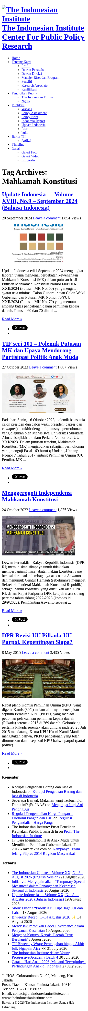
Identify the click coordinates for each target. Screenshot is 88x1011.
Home (16, 58)
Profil (26, 66)
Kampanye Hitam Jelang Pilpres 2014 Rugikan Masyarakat (46, 851)
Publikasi (18, 105)
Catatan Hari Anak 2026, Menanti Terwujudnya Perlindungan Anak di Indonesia (49, 964)
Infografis (28, 160)
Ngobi (26, 101)
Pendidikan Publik (24, 93)
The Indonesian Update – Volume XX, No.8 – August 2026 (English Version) (47, 875)
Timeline (18, 144)
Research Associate (34, 85)
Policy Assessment (34, 113)
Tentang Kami (21, 62)
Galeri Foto (29, 152)
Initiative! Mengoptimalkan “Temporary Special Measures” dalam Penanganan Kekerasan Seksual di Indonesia (48, 885)
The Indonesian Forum (37, 97)
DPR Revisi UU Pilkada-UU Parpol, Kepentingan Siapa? (37, 638)
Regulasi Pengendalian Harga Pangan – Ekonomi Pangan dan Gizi (42, 816)
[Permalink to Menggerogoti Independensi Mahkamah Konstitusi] (38, 554)
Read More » (12, 319)
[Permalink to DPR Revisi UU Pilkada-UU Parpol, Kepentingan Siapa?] (38, 697)
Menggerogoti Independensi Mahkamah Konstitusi (37, 496)
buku (25, 133)
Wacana (27, 109)
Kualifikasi (29, 89)
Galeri (16, 148)
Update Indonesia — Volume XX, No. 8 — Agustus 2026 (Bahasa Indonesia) (45, 897)
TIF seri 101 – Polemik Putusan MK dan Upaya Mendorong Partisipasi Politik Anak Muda (41, 350)
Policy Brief (30, 117)
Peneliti (27, 81)
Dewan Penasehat (33, 70)
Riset (25, 129)
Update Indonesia (33, 125)
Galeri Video (30, 156)
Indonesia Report (33, 121)
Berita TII (19, 136)
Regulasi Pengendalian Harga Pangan (42, 820)
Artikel (26, 140)
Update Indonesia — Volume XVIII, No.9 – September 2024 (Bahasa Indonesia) (39, 201)
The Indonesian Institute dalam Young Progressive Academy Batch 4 (41, 955)
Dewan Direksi (32, 74)
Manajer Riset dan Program (40, 77)
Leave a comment (46, 218)
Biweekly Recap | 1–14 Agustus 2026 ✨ (44, 917)
